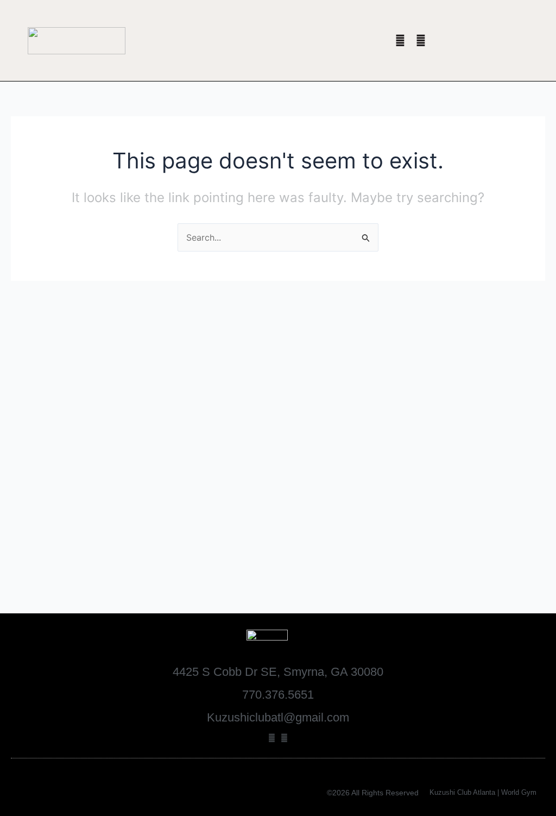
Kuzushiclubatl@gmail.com (278, 717)
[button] (227, 40)
